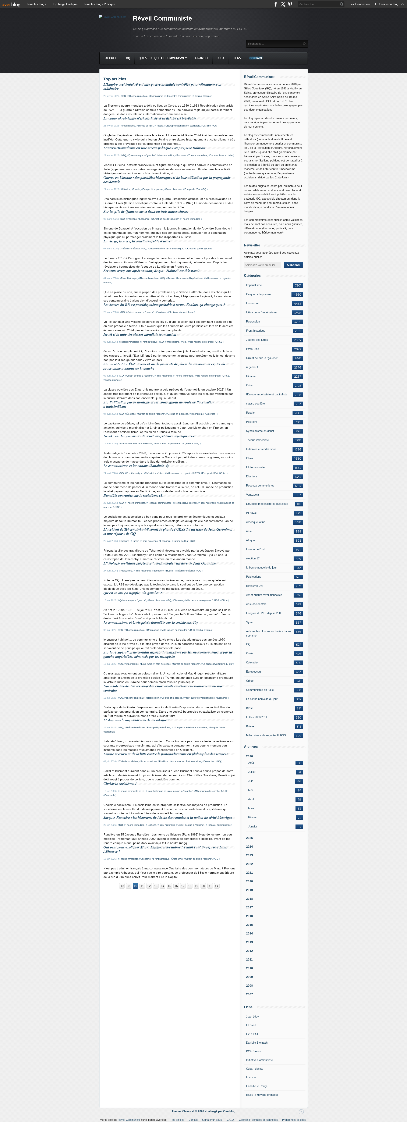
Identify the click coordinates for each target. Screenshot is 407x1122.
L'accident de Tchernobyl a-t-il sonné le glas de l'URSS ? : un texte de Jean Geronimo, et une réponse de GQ (167, 531)
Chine (223, 473)
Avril (251, 799)
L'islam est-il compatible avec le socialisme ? (136, 720)
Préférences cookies (294, 1119)
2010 (249, 968)
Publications (126, 570)
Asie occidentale (128, 443)
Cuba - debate (254, 1068)
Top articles (177, 1119)
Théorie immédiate (138, 96)
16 (176, 886)
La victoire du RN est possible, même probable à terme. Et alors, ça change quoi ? (164, 304)
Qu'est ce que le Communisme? (163, 58)
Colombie (252, 662)
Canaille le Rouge (257, 1086)
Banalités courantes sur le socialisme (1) (133, 495)
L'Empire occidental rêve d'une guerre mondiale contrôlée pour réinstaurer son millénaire (162, 86)
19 (196, 886)
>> (217, 886)
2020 (249, 881)
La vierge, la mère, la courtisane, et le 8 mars (136, 241)
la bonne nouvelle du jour (261, 567)
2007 (249, 994)
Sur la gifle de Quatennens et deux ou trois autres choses (145, 211)
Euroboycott (253, 671)
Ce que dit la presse (153, 189)
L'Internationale (255, 467)
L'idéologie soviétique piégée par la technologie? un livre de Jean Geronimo (159, 563)
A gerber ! (211, 414)
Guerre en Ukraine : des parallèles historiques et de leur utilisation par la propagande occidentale (167, 179)
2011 (249, 959)
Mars (251, 808)
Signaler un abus (212, 1119)
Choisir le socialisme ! (120, 783)
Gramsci (201, 58)
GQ (128, 58)
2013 (249, 942)
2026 (249, 756)
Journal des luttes (257, 339)
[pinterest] (290, 4)
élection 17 (252, 558)
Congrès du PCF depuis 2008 (264, 613)
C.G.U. (230, 1119)
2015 (249, 924)
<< (122, 886)
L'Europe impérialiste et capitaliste (183, 125)
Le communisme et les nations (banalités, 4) (136, 465)
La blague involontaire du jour (218, 664)
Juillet (251, 771)
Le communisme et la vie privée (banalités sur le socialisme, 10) (150, 622)
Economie (144, 219)
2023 (249, 855)
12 (149, 886)
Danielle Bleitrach (257, 1042)
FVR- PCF (252, 1034)
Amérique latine (255, 522)
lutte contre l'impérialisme (178, 96)
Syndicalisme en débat (260, 430)
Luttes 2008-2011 (256, 717)
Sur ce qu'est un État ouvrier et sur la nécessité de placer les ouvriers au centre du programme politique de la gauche (164, 366)
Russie (159, 125)
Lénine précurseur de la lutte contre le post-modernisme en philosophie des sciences (165, 753)
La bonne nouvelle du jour (261, 699)
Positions (181, 155)
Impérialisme (156, 96)
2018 (249, 898)
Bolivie (250, 726)
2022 (249, 864)
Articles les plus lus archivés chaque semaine (268, 633)
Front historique (174, 189)
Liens (237, 58)
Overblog (229, 1111)
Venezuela (252, 494)
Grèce (250, 680)
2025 (249, 838)
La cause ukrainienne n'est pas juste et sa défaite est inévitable (149, 118)
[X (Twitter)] (283, 4)
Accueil (111, 58)
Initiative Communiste (259, 1060)
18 (189, 886)
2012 (249, 950)
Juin (250, 781)
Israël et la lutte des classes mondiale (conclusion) (140, 334)
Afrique (250, 540)
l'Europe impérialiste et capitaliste (266, 394)
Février (252, 817)
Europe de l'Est (145, 125)
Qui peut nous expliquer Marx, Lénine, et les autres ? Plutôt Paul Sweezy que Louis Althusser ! (165, 849)
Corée (207, 96)
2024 (249, 846)
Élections (173, 312)
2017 (249, 907)
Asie (184, 342)
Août (251, 762)
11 (142, 886)
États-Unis (146, 664)
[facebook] (276, 4)
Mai (250, 790)
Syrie (249, 622)
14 (162, 886)
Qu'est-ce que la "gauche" (142, 155)
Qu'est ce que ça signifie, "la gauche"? (132, 592)
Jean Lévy (252, 1016)
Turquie (214, 727)
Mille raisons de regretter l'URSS (205, 342)
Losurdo (251, 1077)
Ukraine (198, 96)
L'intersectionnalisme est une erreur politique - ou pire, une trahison (154, 147)
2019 (249, 890)
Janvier (252, 826)
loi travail (251, 512)
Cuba (220, 58)
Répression (153, 630)
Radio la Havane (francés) (262, 1094)
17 (183, 886)
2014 (249, 933)
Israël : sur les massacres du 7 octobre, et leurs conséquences (148, 436)
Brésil (249, 708)
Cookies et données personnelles (258, 1119)
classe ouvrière (166, 155)
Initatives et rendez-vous (261, 449)
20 (203, 886)
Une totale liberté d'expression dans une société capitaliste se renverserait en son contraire (162, 688)
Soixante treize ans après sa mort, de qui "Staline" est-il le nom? (151, 270)
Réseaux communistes (159, 503)
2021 (249, 872)
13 (156, 886)
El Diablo (251, 1025)
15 (169, 886)
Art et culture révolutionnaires (200, 698)
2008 (249, 985)
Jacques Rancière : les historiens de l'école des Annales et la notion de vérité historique (167, 817)
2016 (249, 916)
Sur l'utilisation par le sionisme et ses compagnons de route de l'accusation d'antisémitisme (159, 404)
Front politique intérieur (185, 503)
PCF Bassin (253, 1051)
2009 (249, 977)
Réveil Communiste (162, 18)
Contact (255, 58)
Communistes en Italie (221, 155)
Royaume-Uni (254, 585)
